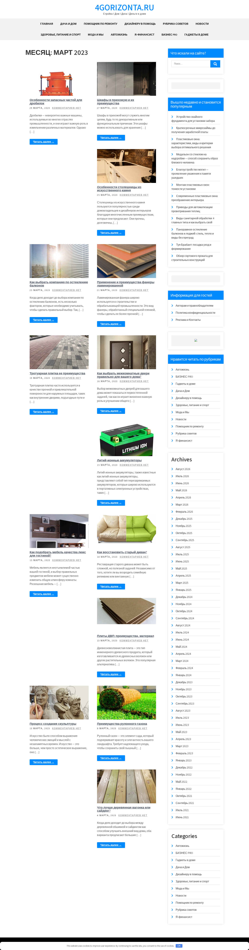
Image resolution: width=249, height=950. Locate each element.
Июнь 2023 (182, 725)
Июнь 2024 (182, 639)
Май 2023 (181, 732)
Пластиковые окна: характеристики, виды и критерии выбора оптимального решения (192, 143)
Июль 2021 (182, 810)
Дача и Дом (68, 23)
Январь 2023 (183, 760)
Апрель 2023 (183, 739)
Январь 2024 (183, 675)
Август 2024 (183, 625)
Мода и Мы (95, 34)
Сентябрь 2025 (185, 540)
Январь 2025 (183, 590)
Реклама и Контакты (188, 320)
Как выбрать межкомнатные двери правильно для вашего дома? (123, 375)
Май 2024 (181, 647)
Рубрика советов (175, 23)
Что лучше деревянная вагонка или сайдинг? (123, 809)
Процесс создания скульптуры (53, 724)
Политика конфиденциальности (195, 313)
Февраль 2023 (184, 753)
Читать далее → (43, 141)
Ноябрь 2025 (183, 526)
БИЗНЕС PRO (169, 34)
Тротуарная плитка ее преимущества (57, 373)
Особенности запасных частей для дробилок (56, 101)
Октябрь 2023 (184, 696)
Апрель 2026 (183, 497)
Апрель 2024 (183, 654)
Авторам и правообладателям (194, 305)
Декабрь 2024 (184, 597)
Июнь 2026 (182, 483)
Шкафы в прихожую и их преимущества (115, 101)
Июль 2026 (182, 476)
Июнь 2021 (182, 817)
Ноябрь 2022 (184, 774)
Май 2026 (181, 490)
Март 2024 (182, 661)
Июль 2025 (182, 554)
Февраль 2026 (184, 511)
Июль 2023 (182, 718)
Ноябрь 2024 (183, 604)
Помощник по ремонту (100, 23)
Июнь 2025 (182, 561)
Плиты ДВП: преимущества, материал (125, 636)
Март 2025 (182, 583)
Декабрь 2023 (184, 682)
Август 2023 (183, 710)
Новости (202, 23)
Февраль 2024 (184, 668)
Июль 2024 (182, 632)
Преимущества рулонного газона (122, 724)
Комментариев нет (66, 108)
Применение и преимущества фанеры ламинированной (125, 283)
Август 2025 (183, 547)
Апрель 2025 (183, 575)
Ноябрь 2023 (183, 689)
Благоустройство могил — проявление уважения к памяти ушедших (191, 174)
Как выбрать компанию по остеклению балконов (59, 283)
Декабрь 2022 (184, 767)
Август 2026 (183, 469)
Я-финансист (144, 34)
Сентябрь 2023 (185, 703)
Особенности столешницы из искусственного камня (119, 188)
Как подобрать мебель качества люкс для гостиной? (58, 553)
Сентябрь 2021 (185, 803)
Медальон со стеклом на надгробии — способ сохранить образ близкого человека (194, 158)
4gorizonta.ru (124, 7)
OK (179, 946)
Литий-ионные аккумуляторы (119, 460)
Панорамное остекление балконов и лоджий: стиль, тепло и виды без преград (192, 233)
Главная (46, 23)
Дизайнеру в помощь (140, 23)
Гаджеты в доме (196, 34)
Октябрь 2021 (184, 796)
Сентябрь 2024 (185, 618)
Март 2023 (182, 746)
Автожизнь (119, 34)
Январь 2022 (184, 789)
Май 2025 (181, 568)
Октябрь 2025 (184, 533)
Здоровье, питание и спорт (61, 34)
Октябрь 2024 (184, 611)
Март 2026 (182, 504)
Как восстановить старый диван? (122, 552)
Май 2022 (181, 782)
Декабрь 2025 (184, 519)
